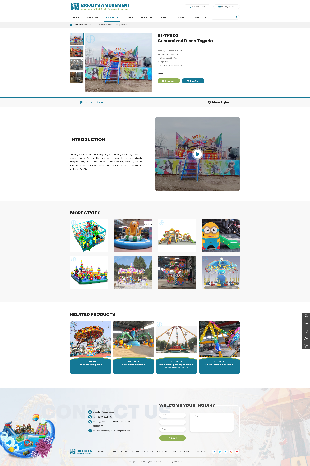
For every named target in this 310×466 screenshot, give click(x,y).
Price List (146, 17)
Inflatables (201, 451)
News (181, 17)
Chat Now (194, 81)
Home (76, 17)
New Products (103, 451)
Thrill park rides (121, 25)
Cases (129, 17)
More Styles (221, 102)
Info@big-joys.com (228, 7)
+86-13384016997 (199, 7)
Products (112, 17)
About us (92, 17)
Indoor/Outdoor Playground (182, 451)
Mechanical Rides (106, 25)
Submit (174, 438)
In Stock (165, 17)
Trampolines (162, 451)
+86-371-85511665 (104, 417)
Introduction (94, 102)
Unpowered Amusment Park (142, 451)
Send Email (170, 81)
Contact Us (199, 17)
